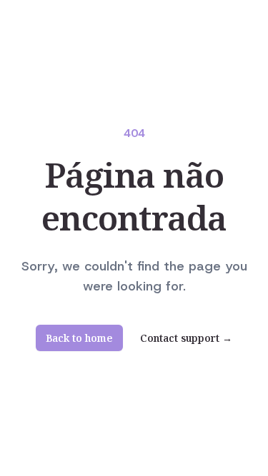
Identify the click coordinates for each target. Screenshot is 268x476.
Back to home (79, 338)
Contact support (186, 338)
